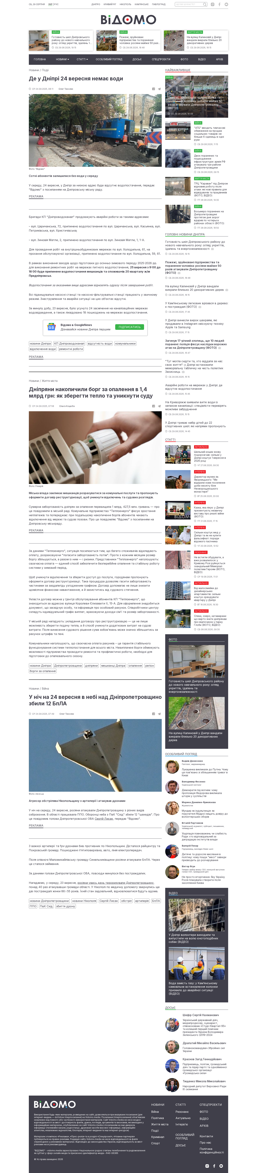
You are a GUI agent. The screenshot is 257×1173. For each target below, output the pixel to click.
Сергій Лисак (104, 818)
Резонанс (182, 1111)
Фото (184, 59)
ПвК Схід (46, 906)
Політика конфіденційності (212, 1150)
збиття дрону (65, 906)
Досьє (137, 59)
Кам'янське (142, 4)
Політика (157, 1118)
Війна (45, 688)
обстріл (126, 901)
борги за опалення (43, 671)
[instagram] (212, 4)
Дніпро (95, 4)
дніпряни (91, 665)
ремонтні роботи (71, 349)
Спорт (155, 1143)
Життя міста (50, 381)
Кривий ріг (110, 4)
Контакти (206, 1136)
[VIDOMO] (128, 19)
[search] (204, 4)
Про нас (205, 1142)
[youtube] (226, 4)
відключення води (43, 349)
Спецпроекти (161, 59)
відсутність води (100, 343)
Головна (40, 59)
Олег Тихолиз (66, 89)
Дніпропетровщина (68, 665)
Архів (219, 59)
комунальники (125, 343)
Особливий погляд (109, 59)
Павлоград (159, 4)
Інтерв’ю (182, 1124)
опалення (135, 665)
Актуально (183, 1118)
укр (50, 4)
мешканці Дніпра (113, 665)
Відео (202, 59)
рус (56, 4)
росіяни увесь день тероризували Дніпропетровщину (115, 883)
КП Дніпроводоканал (69, 343)
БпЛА (156, 901)
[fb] (153, 89)
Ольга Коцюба (67, 406)
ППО (33, 906)
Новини (61, 59)
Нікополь (125, 4)
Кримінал (157, 1137)
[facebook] (219, 4)
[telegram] (159, 89)
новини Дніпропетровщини (49, 901)
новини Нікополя (84, 901)
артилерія (142, 901)
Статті (81, 59)
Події (45, 70)
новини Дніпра (40, 343)
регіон (149, 665)
